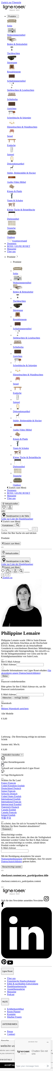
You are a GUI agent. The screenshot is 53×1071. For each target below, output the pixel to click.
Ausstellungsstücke (16, 989)
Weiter (5, 676)
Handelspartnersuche (16, 986)
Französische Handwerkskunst (21, 981)
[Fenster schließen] (2, 659)
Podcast (10, 994)
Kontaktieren (7, 525)
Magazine (11, 249)
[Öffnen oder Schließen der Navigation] (27, 572)
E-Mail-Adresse (8, 664)
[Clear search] (30, 530)
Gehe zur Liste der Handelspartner (17, 519)
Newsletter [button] (38, 900)
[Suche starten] (17, 525)
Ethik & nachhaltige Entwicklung (22, 983)
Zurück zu (7, 577)
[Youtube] (10, 963)
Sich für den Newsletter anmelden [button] (17, 900)
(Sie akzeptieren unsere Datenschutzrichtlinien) (26, 671)
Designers (11, 243)
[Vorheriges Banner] (3, 574)
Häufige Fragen (14, 1017)
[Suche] (21, 571)
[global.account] (10, 507)
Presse (10, 1031)
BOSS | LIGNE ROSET (18, 246)
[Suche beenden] (2, 547)
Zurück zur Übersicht (11, 2)
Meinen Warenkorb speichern (15, 708)
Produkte (12, 16)
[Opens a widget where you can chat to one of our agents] (33, 1054)
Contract (11, 1034)
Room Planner (13, 1011)
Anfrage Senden (21, 698)
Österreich (6, 829)
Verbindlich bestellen (11, 755)
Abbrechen (6, 698)
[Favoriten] (4, 507)
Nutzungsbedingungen (11, 859)
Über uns (11, 251)
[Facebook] (2, 906)
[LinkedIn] (26, 957)
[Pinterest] (4, 963)
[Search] (35, 529)
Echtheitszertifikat (15, 1009)
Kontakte (11, 1014)
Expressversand (19, 241)
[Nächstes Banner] (8, 574)
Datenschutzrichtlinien (11, 861)
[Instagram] (46, 900)
